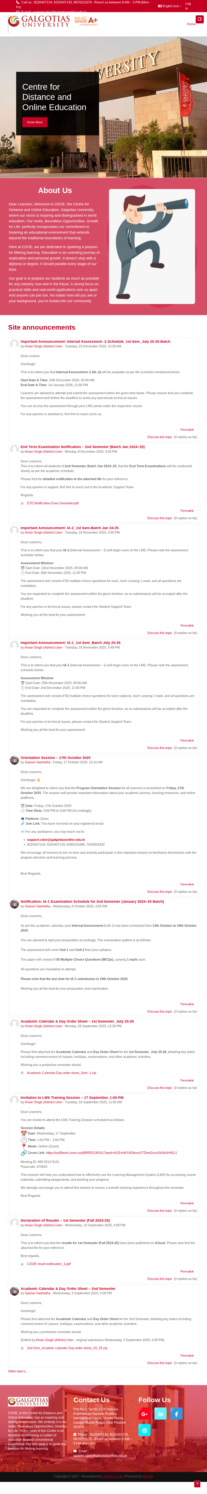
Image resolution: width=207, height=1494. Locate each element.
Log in (188, 6)
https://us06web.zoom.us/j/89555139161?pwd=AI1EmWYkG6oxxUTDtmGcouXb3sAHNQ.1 (111, 1152)
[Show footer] (197, 1484)
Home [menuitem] (191, 24)
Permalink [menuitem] (187, 429)
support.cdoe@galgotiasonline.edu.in (60, 12)
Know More (34, 122)
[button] (170, 6)
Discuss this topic (160, 437)
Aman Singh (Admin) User (43, 346)
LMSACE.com (112, 1476)
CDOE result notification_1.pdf (48, 1264)
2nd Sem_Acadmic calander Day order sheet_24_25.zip (66, 1348)
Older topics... (18, 1371)
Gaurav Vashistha (37, 762)
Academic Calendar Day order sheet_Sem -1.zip (61, 1073)
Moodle (148, 1476)
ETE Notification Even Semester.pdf (52, 503)
